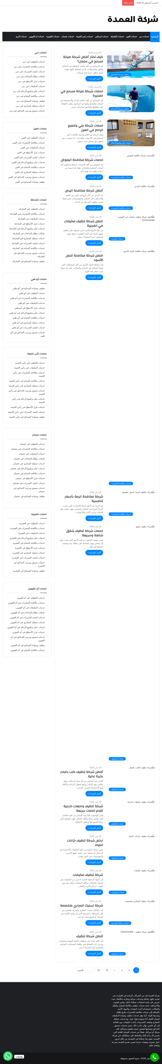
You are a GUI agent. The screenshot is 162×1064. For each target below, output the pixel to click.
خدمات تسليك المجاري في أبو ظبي (28, 322)
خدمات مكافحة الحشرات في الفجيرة (27, 528)
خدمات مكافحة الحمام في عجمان (29, 473)
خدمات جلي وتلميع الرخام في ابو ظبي (27, 313)
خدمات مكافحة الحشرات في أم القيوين (26, 602)
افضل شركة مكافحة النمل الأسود (84, 258)
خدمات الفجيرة (52, 36)
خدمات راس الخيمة (84, 36)
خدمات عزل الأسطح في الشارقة (29, 223)
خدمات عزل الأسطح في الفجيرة (30, 548)
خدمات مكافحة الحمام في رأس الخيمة (27, 381)
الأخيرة (80, 970)
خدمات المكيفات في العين (32, 147)
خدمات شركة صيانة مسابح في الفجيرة (82, 93)
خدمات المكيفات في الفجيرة (31, 533)
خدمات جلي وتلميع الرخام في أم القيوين (26, 627)
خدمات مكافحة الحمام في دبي (30, 96)
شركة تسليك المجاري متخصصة (81, 905)
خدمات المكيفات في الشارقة (31, 218)
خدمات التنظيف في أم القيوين (31, 598)
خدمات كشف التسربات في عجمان (29, 483)
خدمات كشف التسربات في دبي (30, 71)
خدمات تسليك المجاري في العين (30, 172)
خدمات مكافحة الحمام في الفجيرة (29, 543)
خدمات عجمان (68, 36)
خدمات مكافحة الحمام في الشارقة (28, 248)
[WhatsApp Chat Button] (8, 1056)
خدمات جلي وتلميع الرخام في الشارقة (27, 228)
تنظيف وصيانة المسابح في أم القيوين (28, 645)
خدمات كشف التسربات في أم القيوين (27, 617)
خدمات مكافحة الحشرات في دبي (29, 66)
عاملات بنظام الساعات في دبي (30, 76)
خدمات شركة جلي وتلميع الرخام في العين (85, 128)
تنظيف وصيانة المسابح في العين (30, 182)
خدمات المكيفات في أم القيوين (30, 607)
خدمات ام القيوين (36, 36)
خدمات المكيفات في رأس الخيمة (29, 367)
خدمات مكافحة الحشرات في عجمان (28, 449)
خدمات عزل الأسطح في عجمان (30, 478)
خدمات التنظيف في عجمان (32, 444)
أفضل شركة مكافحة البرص (84, 190)
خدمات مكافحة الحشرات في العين (28, 142)
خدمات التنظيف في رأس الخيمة (30, 363)
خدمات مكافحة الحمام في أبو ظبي (28, 317)
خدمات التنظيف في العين (33, 137)
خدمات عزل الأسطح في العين (31, 152)
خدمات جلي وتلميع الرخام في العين (28, 162)
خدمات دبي (144, 36)
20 (98, 970)
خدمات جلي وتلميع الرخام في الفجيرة (27, 538)
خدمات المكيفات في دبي (33, 86)
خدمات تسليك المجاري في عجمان (29, 463)
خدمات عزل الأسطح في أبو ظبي (29, 308)
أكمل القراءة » (94, 78)
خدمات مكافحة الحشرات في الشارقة (27, 214)
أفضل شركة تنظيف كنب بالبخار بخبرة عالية (81, 774)
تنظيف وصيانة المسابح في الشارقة (29, 261)
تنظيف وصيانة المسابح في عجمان (29, 496)
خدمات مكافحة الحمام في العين (30, 167)
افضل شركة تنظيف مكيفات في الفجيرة (83, 223)
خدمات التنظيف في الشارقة (32, 209)
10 (107, 970)
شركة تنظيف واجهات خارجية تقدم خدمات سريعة (83, 808)
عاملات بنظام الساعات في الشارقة (29, 233)
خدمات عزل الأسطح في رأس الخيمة (28, 407)
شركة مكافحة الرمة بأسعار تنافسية (84, 499)
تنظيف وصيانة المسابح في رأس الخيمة (27, 417)
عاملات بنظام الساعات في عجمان (29, 458)
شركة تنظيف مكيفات (88, 875)
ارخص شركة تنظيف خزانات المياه (85, 843)
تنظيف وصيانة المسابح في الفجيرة (29, 570)
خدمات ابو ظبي (101, 36)
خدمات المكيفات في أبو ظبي (31, 303)
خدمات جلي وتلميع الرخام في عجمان (27, 468)
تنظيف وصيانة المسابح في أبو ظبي (29, 288)
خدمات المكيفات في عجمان (32, 453)
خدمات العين (131, 36)
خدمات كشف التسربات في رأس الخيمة (26, 412)
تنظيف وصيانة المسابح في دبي (30, 101)
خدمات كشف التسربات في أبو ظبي (28, 327)
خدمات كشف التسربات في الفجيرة (28, 557)
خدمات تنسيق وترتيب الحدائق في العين (26, 177)
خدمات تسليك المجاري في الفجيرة (29, 552)
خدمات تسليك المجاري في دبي (30, 106)
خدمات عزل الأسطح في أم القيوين (28, 632)
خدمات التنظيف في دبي (34, 61)
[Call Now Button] (154, 1057)
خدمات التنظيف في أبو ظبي (32, 293)
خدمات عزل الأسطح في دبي (31, 81)
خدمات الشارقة (117, 36)
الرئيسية (155, 36)
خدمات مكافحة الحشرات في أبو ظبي (27, 298)
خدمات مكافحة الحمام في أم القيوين (28, 650)
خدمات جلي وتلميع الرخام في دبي (29, 91)
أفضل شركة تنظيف (89, 936)
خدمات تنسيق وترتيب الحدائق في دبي (27, 110)
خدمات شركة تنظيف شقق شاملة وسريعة (84, 533)
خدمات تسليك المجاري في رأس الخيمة (27, 385)
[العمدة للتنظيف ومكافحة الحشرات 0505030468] (133, 18)
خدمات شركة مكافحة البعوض (82, 160)
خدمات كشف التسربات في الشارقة (28, 243)
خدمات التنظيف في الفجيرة (32, 523)
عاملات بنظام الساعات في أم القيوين (28, 612)
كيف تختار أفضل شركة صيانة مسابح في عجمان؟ (83, 59)
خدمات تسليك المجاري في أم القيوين (27, 622)
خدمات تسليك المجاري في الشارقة (28, 238)
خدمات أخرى (21, 36)
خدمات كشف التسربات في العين (29, 157)
